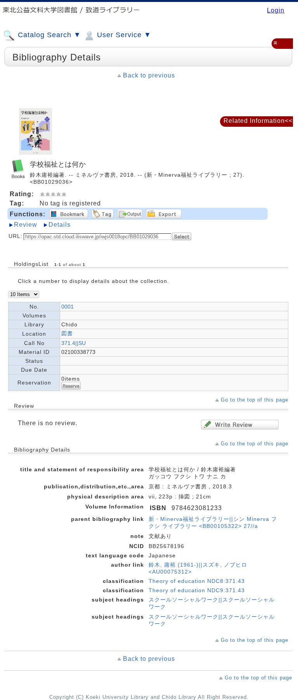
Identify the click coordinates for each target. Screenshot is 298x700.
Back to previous (149, 75)
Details (60, 224)
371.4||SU (73, 343)
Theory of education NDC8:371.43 (197, 581)
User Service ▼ (123, 35)
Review (25, 224)
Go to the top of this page (254, 400)
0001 (67, 306)
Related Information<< (258, 120)
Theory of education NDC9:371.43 (197, 590)
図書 (67, 333)
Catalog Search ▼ (48, 35)
